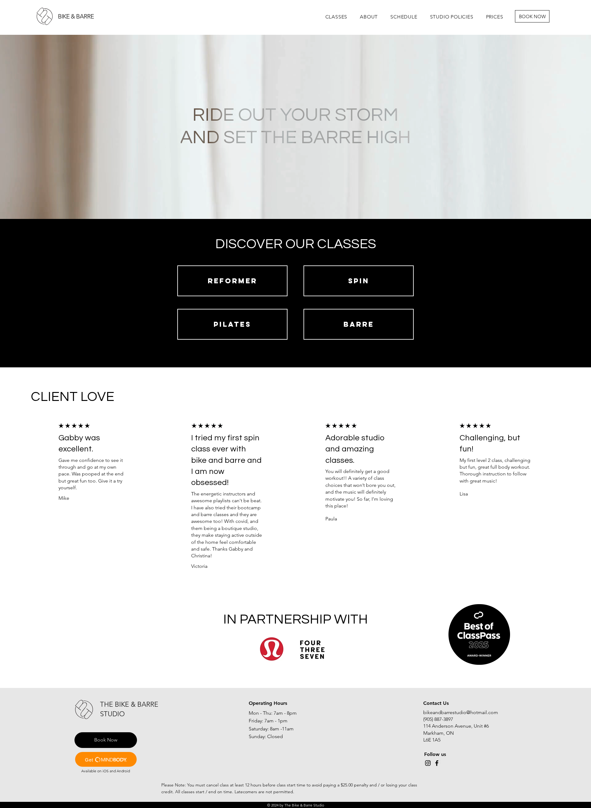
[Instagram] (428, 763)
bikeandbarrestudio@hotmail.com (460, 712)
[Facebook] (436, 763)
